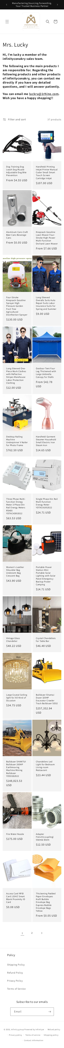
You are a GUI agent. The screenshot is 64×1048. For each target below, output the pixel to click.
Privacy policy (15, 1035)
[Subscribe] (50, 1011)
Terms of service (32, 1035)
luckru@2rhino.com (44, 94)
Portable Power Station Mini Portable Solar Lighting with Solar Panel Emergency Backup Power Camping (45, 576)
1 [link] (22, 933)
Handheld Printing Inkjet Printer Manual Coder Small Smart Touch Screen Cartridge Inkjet (46, 172)
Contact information (33, 1040)
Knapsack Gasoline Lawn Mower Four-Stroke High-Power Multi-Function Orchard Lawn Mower (47, 238)
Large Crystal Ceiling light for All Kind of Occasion (16, 697)
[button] (7, 22)
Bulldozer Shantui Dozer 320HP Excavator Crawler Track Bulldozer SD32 (47, 699)
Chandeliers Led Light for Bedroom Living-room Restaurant (45, 766)
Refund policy (54, 1029)
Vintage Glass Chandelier (13, 640)
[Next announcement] (57, 5)
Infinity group (17, 1029)
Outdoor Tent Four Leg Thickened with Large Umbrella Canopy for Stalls (46, 372)
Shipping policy (51, 1035)
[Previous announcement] (6, 5)
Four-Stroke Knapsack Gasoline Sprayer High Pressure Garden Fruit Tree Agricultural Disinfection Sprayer (16, 306)
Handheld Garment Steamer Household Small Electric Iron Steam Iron (46, 441)
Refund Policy (15, 972)
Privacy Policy (15, 980)
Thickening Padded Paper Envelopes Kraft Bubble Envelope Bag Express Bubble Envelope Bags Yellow (46, 902)
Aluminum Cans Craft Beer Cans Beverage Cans (17, 235)
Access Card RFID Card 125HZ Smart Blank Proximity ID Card (15, 898)
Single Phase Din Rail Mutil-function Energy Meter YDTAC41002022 (47, 503)
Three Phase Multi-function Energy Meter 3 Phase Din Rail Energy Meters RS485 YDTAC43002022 (15, 506)
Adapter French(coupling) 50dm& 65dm (45, 837)
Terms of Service (16, 988)
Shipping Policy (16, 964)
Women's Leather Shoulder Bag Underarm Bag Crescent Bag (15, 571)
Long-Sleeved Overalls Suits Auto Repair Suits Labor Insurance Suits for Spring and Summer (46, 303)
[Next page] (42, 933)
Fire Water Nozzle (15, 834)
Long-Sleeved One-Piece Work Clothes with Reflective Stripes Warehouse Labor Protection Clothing (16, 375)
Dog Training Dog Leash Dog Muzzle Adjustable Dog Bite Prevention (16, 171)
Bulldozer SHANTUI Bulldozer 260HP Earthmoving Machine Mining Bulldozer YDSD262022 (16, 768)
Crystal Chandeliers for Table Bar (46, 640)
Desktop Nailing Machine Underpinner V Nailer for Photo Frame (17, 441)
